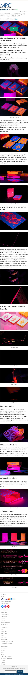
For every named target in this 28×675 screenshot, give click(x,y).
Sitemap (3, 662)
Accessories (4, 637)
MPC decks (4, 633)
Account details (5, 614)
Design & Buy (4, 9)
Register (3, 618)
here (16, 19)
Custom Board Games (6, 643)
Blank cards (4, 631)
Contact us (3, 648)
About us (3, 650)
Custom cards (4, 627)
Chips (2, 635)
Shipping (3, 654)
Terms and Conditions (6, 658)
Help (2, 652)
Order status (4, 616)
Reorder (3, 620)
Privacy (3, 660)
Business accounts (5, 622)
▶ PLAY (14, 29)
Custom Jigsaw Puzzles (7, 641)
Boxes (2, 629)
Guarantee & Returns (6, 656)
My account (4, 612)
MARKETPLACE (13, 9)
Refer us (3, 664)
